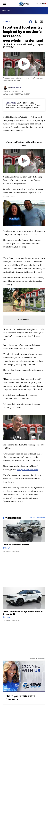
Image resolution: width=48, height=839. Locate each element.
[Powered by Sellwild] (41, 658)
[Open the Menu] (4, 4)
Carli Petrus (16, 88)
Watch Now (41, 4)
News (6, 21)
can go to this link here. (27, 469)
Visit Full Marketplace (37, 518)
